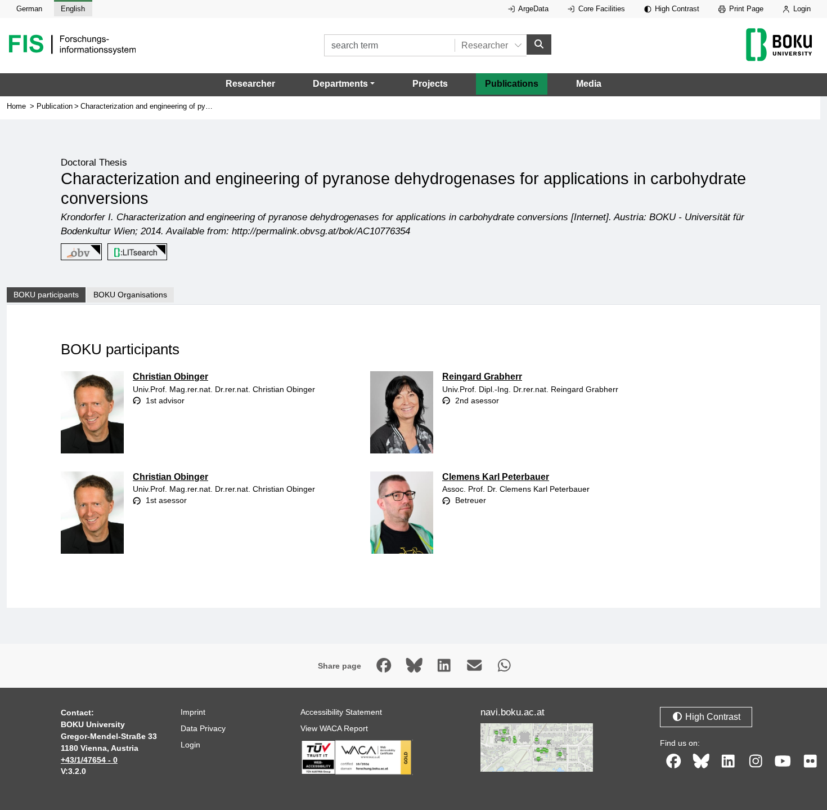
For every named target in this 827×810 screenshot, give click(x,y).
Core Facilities (600, 9)
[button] (344, 84)
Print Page (745, 9)
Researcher (250, 83)
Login (801, 9)
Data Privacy (203, 728)
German (29, 9)
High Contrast (676, 9)
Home (16, 106)
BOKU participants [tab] (46, 294)
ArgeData (532, 9)
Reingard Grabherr (482, 376)
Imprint (193, 711)
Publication (55, 106)
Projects (430, 83)
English (73, 9)
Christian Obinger (170, 376)
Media (588, 83)
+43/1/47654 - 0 (89, 759)
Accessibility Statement (341, 711)
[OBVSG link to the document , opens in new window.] (79, 252)
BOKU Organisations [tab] (130, 294)
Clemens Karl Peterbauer (495, 477)
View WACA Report (334, 728)
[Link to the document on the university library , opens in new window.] (135, 252)
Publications (511, 83)
